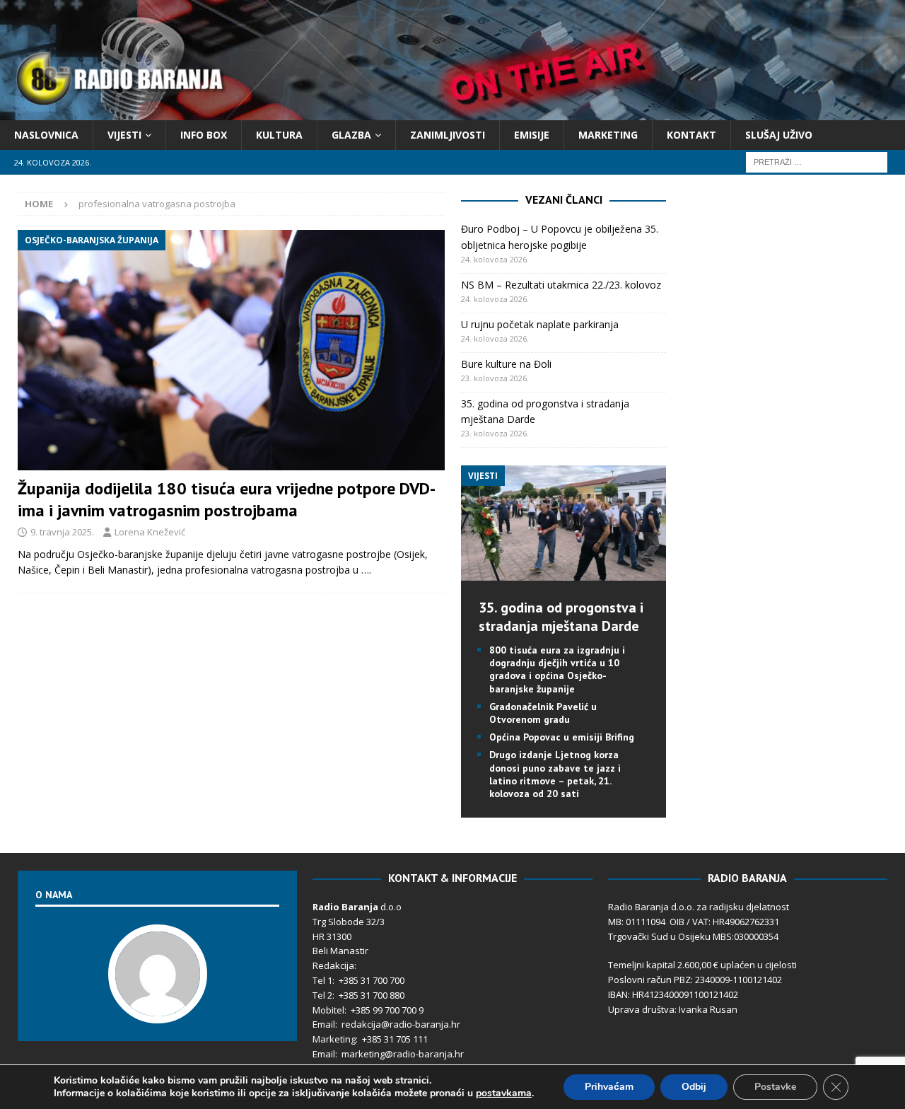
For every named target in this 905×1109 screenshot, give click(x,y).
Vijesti (124, 134)
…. (366, 569)
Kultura (279, 134)
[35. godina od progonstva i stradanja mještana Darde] (563, 572)
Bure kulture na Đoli (506, 364)
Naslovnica (46, 134)
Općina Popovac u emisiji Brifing (561, 737)
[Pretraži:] (816, 161)
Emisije (531, 134)
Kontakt (691, 134)
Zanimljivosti (447, 134)
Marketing (608, 134)
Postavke (775, 1086)
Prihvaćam (609, 1086)
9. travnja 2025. (62, 532)
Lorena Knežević (150, 532)
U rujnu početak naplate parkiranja (540, 324)
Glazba (351, 134)
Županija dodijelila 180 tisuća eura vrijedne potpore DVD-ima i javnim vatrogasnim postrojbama (227, 499)
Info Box (203, 134)
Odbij (694, 1086)
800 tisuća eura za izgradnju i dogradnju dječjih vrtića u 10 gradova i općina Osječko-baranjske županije (557, 669)
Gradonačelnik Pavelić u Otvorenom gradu (543, 713)
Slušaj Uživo (778, 134)
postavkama (504, 1093)
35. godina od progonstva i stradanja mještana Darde (561, 616)
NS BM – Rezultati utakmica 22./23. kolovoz (561, 284)
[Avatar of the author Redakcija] (157, 1009)
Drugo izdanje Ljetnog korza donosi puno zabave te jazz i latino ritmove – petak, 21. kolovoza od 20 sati (555, 774)
